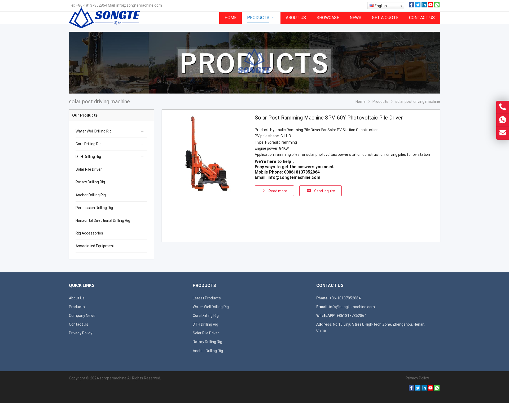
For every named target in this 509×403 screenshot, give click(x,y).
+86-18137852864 (91, 5)
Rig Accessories (89, 233)
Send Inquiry (324, 191)
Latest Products (207, 298)
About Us (77, 298)
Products (77, 307)
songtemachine (112, 378)
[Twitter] (418, 6)
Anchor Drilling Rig (91, 195)
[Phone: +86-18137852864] (502, 107)
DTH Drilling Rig (88, 156)
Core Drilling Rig (89, 144)
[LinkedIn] (424, 6)
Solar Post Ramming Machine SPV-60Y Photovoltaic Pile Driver (329, 117)
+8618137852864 (351, 315)
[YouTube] (430, 6)
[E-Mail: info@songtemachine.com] (502, 133)
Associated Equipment (95, 246)
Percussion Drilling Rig (94, 208)
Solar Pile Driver (89, 169)
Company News (82, 315)
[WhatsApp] (437, 6)
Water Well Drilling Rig (94, 131)
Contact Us (78, 324)
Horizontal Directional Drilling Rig (103, 220)
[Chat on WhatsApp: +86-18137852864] (502, 120)
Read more (278, 191)
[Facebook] (411, 6)
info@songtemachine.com (139, 5)
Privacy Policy (80, 333)
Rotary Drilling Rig (90, 182)
